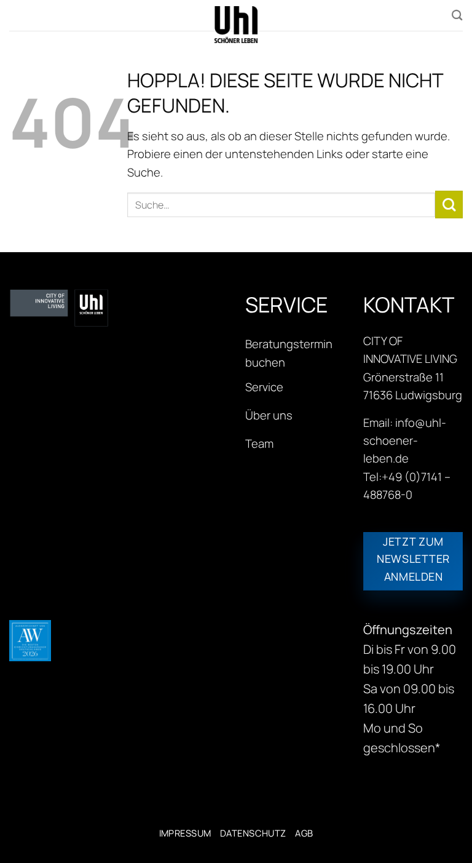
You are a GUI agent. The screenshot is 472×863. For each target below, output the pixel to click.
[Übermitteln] (449, 204)
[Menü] (17, 16)
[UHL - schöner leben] (236, 24)
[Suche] (457, 15)
